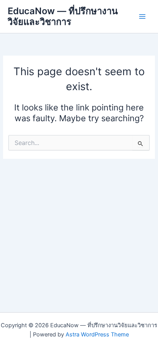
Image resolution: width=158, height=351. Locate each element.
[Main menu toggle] (142, 16)
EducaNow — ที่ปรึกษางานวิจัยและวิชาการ (63, 16)
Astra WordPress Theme (97, 334)
